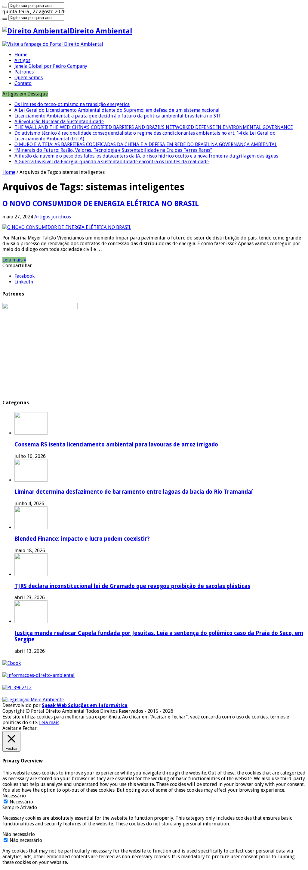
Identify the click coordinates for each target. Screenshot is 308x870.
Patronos (24, 72)
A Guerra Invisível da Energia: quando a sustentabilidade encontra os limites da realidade (111, 161)
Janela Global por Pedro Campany (50, 66)
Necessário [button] (14, 796)
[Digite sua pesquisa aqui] (4, 7)
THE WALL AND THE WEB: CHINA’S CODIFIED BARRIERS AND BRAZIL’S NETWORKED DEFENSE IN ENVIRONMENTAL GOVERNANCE (153, 127)
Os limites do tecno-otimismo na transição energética (72, 104)
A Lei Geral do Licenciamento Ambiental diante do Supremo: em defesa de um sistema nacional (117, 110)
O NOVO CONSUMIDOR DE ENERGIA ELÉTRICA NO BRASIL (100, 203)
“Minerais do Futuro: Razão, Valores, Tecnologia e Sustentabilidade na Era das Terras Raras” (113, 150)
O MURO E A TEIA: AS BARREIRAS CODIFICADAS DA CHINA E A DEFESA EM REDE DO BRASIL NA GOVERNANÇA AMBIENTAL (145, 144)
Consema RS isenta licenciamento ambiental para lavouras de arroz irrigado (116, 444)
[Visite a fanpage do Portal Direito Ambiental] (52, 44)
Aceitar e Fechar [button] (19, 728)
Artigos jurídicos (52, 217)
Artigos (22, 60)
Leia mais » (14, 260)
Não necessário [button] (18, 834)
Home (20, 55)
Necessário (21, 802)
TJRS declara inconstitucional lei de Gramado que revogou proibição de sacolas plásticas (132, 586)
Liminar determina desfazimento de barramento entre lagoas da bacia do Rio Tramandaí (133, 492)
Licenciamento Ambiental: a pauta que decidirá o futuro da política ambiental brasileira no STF (117, 116)
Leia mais (49, 722)
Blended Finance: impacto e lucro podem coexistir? (82, 539)
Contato (23, 83)
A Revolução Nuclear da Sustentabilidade (59, 121)
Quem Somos (28, 77)
